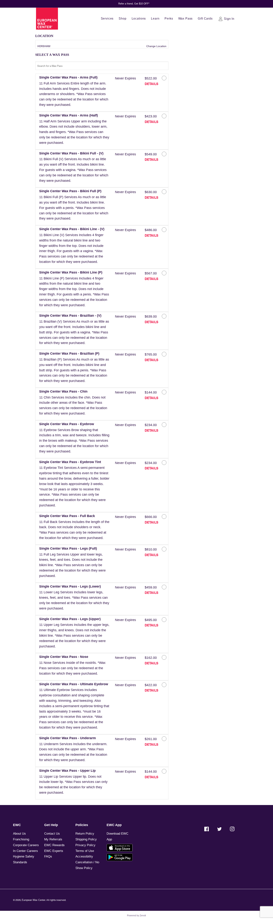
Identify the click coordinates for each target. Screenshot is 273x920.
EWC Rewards (54, 845)
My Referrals (53, 839)
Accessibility (84, 856)
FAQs (48, 856)
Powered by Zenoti (136, 915)
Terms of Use (84, 851)
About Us (19, 833)
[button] (74, 93)
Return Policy (84, 833)
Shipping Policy (86, 839)
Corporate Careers (26, 845)
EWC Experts (53, 851)
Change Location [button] (156, 46)
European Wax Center (33, 900)
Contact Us (52, 833)
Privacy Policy (85, 845)
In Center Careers (25, 851)
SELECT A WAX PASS (52, 55)
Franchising (21, 839)
